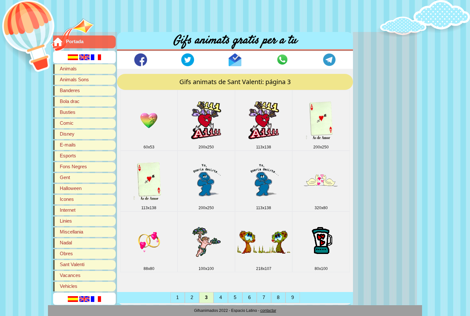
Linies (66, 221)
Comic (67, 123)
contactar (268, 310)
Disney (67, 134)
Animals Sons (74, 79)
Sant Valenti (72, 264)
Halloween (71, 188)
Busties (67, 112)
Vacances (70, 275)
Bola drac (70, 101)
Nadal (66, 242)
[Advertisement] (235, 14)
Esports (68, 155)
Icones (67, 199)
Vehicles (68, 286)
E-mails (68, 144)
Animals (68, 68)
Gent (65, 177)
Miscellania (71, 231)
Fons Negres (73, 166)
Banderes (70, 90)
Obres (66, 253)
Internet (67, 210)
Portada (74, 41)
